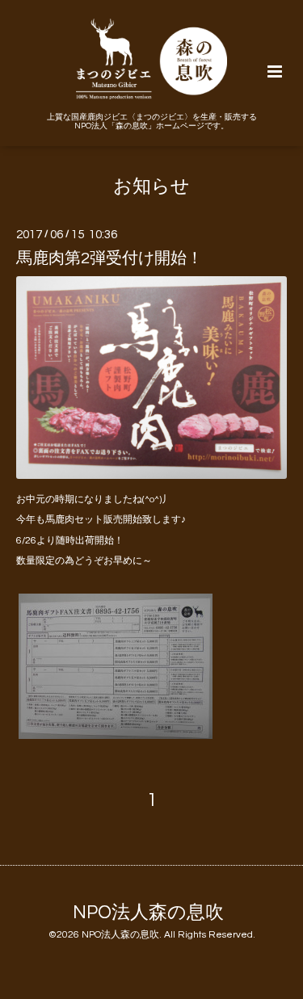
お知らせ (151, 187)
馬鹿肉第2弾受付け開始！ (109, 258)
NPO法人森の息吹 (148, 912)
